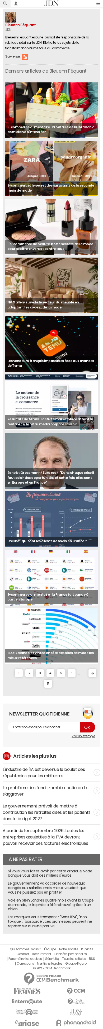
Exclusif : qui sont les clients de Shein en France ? (47, 541)
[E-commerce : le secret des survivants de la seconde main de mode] (51, 168)
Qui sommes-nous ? (25, 949)
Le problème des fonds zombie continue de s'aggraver (45, 790)
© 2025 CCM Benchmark (51, 968)
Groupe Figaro (76, 963)
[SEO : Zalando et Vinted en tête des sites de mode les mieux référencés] (51, 636)
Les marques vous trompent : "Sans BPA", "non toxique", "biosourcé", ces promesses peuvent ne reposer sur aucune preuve (50, 921)
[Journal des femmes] (27, 991)
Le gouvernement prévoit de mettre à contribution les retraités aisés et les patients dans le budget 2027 (47, 812)
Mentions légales (49, 963)
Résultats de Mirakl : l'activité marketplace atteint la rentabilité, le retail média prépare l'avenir (50, 421)
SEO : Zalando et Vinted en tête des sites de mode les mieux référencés (50, 655)
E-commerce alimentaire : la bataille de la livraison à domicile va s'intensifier (51, 129)
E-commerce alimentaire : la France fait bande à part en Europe (47, 597)
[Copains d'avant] (27, 1012)
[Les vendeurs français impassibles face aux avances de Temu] (51, 344)
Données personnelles (70, 954)
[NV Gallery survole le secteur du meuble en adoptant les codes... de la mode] (51, 285)
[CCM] (76, 991)
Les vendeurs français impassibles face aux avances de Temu (50, 363)
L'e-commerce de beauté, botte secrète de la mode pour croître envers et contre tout (50, 246)
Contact (22, 954)
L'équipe (50, 949)
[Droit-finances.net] (76, 1002)
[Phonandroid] (76, 1022)
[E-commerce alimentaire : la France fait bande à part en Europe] (51, 578)
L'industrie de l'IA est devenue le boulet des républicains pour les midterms (44, 772)
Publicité (87, 949)
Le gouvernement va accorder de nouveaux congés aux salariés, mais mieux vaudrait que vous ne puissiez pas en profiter (47, 887)
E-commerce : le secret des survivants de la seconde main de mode (50, 188)
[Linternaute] (27, 1001)
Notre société (68, 949)
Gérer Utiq (52, 958)
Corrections (25, 963)
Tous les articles (74, 958)
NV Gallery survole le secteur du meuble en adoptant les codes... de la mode (43, 305)
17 (48, 683)
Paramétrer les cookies (25, 958)
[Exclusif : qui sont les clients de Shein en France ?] (51, 519)
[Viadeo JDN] (76, 1012)
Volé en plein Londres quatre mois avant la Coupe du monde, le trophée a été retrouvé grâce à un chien (51, 904)
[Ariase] (27, 1023)
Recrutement (41, 954)
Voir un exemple (83, 736)
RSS (25, 57)
